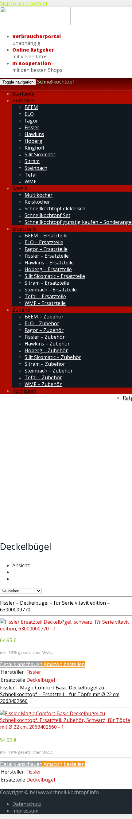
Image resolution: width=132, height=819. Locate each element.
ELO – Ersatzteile (44, 242)
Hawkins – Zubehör (47, 343)
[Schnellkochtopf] (35, 24)
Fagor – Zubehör (44, 330)
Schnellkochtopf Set (47, 215)
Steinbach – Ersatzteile (51, 289)
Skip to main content (24, 3)
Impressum (25, 810)
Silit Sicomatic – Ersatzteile (55, 276)
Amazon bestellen (63, 664)
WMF (30, 181)
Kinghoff (35, 147)
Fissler (32, 127)
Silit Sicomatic (40, 154)
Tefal (31, 174)
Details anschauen (21, 664)
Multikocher (38, 195)
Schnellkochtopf (55, 81)
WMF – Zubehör (43, 384)
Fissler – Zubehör (45, 336)
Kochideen (24, 391)
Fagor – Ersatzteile (46, 249)
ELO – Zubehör (42, 323)
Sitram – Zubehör (45, 364)
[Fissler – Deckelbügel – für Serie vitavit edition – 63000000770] (66, 628)
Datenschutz (26, 804)
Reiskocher (37, 201)
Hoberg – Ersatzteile (48, 269)
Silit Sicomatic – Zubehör (53, 357)
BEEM (31, 107)
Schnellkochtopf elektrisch (55, 208)
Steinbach (36, 168)
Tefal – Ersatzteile (45, 296)
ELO (29, 114)
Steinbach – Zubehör (49, 370)
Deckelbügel (40, 680)
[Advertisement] (66, 467)
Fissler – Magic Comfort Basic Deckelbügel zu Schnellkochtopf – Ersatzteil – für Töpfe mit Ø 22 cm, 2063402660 (60, 694)
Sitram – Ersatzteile (47, 282)
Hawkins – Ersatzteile (49, 262)
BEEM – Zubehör (44, 316)
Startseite (23, 93)
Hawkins (34, 134)
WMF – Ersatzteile (45, 303)
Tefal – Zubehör (43, 377)
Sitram (32, 161)
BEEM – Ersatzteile (46, 235)
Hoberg (33, 141)
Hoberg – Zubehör (46, 350)
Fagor (31, 120)
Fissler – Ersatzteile (47, 255)
